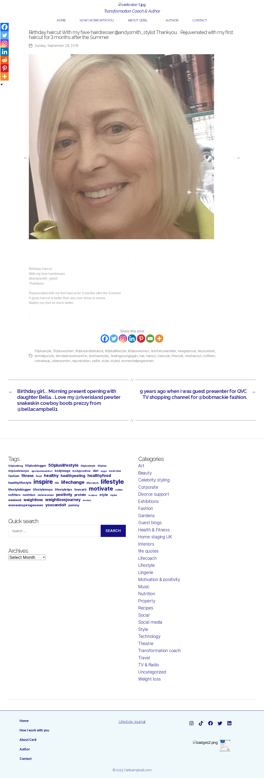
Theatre (145, 643)
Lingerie (145, 572)
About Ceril (137, 20)
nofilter (119, 490)
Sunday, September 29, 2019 (56, 45)
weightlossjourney (62, 499)
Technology (149, 636)
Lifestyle (146, 565)
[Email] (150, 338)
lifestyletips (63, 489)
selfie (96, 361)
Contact (199, 20)
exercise (115, 470)
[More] (159, 338)
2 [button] (135, 258)
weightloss (33, 500)
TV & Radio (148, 664)
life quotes (148, 551)
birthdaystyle (44, 356)
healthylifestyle (19, 483)
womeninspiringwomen (25, 505)
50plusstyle (43, 351)
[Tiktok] (201, 723)
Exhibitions (148, 501)
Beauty (145, 473)
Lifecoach (147, 558)
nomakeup (42, 361)
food (39, 476)
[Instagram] (123, 338)
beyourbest (206, 351)
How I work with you (97, 20)
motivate (101, 488)
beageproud (187, 351)
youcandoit (55, 505)
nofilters (209, 356)
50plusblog (15, 465)
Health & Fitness (154, 529)
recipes (92, 495)
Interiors (146, 544)
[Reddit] (4, 60)
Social (143, 615)
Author (172, 20)
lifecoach (92, 482)
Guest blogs (150, 522)
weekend (14, 500)
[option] (132, 146)
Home (61, 20)
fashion (13, 476)
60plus (102, 465)
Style (143, 629)
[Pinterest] (141, 338)
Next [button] (238, 157)
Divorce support (153, 494)
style (105, 361)
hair (141, 356)
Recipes (145, 607)
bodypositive (81, 470)
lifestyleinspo (43, 489)
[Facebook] (105, 338)
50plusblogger (35, 465)
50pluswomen (63, 351)
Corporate (148, 487)
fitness (27, 475)
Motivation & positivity (159, 579)
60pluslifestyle (115, 351)
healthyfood (99, 475)
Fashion (145, 508)
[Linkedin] (132, 338)
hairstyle (164, 356)
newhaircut (193, 356)
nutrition (29, 495)
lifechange (72, 482)
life (57, 482)
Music (144, 586)
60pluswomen (138, 351)
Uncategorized (152, 672)
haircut (151, 356)
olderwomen (61, 361)
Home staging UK (155, 536)
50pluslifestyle (63, 465)
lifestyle (177, 356)
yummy (73, 505)
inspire (43, 481)
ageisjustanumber (42, 471)
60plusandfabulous (89, 351)
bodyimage (62, 470)
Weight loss (149, 679)
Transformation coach (159, 650)
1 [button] (129, 258)
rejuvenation (81, 361)
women (87, 500)
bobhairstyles (99, 356)
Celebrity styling (154, 480)
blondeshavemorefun (71, 356)
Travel (144, 657)
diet (95, 470)
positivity (64, 494)
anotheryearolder (163, 351)
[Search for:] (53, 532)
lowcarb (80, 489)
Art (141, 465)
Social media (150, 622)
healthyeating (73, 475)
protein (80, 495)
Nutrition (146, 593)
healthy (51, 475)
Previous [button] (26, 157)
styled (115, 361)
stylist (113, 495)
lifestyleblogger (19, 489)
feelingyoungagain (124, 356)
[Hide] (1, 84)
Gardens (146, 515)
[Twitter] (114, 338)
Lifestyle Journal (132, 721)
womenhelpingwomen (137, 361)
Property (146, 600)
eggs (104, 471)
